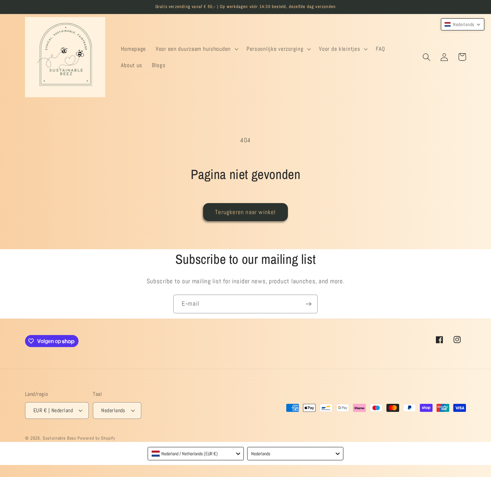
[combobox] (196, 453)
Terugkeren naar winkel (245, 212)
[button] (196, 48)
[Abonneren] (308, 304)
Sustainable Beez (59, 438)
